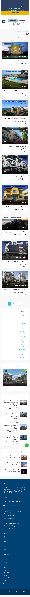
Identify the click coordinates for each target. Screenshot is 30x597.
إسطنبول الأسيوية (7, 559)
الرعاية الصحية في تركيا (8, 515)
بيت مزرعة (22, 339)
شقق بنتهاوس (22, 349)
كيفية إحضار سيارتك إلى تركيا (9, 528)
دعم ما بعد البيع (6, 520)
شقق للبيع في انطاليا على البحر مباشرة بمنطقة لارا (14, 118)
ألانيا (4, 538)
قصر (24, 352)
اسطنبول (5, 536)
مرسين (5, 562)
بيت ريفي (23, 344)
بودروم (5, 541)
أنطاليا (4, 533)
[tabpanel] (15, 377)
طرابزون (5, 564)
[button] (15, 13)
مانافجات (5, 577)
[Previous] (20, 303)
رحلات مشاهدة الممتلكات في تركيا (11, 523)
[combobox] (18, 38)
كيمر (4, 546)
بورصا (4, 567)
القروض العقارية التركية (8, 518)
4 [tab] (12, 389)
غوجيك (4, 569)
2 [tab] (16, 389)
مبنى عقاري (22, 336)
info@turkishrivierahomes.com (12, 505)
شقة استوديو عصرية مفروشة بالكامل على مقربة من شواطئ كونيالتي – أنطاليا (11, 414)
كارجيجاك (5, 572)
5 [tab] (9, 389)
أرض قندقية (22, 354)
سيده (4, 551)
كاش (4, 575)
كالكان (4, 556)
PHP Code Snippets (9, 596)
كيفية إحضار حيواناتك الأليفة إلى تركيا (11, 526)
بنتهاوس (23, 323)
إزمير (4, 583)
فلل (24, 318)
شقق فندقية (22, 325)
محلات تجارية (22, 346)
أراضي (23, 328)
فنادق (24, 320)
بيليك (4, 549)
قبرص (4, 580)
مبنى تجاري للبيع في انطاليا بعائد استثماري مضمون (14, 261)
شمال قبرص (6, 554)
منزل (24, 333)
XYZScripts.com (21, 596)
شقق (24, 315)
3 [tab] (14, 389)
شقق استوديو (22, 357)
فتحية (4, 543)
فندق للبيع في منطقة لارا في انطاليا (18, 146)
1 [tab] (19, 389)
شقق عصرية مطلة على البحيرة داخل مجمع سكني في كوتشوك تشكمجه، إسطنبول (11, 402)
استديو (23, 341)
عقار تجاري (22, 331)
